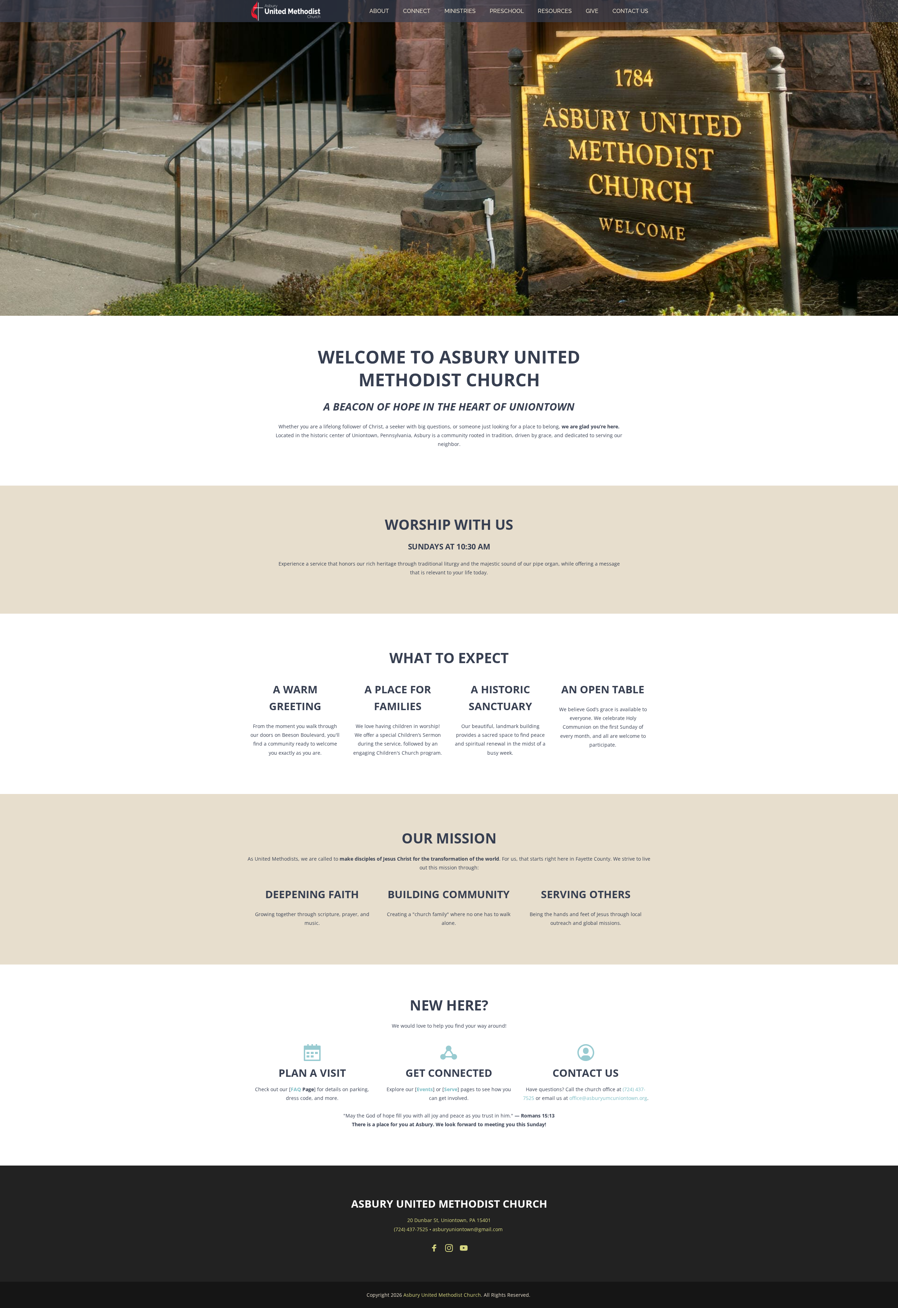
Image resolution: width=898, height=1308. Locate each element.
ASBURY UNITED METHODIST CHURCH (449, 1203)
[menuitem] (379, 11)
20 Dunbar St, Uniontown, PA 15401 (449, 1220)
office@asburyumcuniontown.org (608, 1098)
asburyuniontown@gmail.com (468, 1229)
